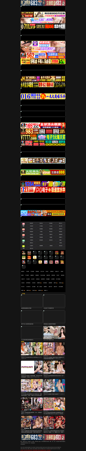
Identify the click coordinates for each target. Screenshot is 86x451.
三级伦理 (31, 225)
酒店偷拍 (62, 275)
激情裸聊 (50, 282)
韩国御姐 (41, 228)
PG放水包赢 (42, 275)
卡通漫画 (31, 240)
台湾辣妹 (31, 228)
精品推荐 (31, 223)
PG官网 (27, 271)
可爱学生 (50, 234)
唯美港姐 (50, 228)
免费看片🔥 (39, 282)
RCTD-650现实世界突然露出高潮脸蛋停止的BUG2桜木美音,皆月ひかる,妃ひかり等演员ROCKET (53, 414)
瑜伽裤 (51, 237)
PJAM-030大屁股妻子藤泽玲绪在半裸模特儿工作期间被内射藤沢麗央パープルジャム (54, 358)
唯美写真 (50, 240)
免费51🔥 (55, 282)
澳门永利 (42, 271)
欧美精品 (50, 223)
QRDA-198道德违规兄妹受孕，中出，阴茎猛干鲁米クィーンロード (31, 413)
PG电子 (47, 271)
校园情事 (41, 245)
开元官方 (23, 286)
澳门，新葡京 (39, 286)
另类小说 (31, 248)
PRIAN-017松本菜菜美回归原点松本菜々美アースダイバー (54, 376)
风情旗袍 (31, 237)
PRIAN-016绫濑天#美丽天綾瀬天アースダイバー (54, 394)
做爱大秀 (50, 286)
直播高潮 (48, 275)
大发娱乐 (23, 282)
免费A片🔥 (29, 290)
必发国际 (53, 279)
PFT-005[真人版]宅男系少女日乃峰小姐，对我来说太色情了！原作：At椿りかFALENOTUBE (31, 394)
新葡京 (22, 275)
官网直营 (37, 271)
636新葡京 (45, 282)
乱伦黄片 (33, 279)
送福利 (62, 271)
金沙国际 (33, 286)
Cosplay (50, 225)
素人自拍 (60, 225)
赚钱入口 (46, 290)
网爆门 (60, 240)
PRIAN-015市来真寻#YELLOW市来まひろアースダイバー (31, 358)
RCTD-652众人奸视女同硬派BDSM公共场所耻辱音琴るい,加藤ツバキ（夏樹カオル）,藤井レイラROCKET (54, 432)
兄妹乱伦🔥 (34, 290)
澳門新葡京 (28, 282)
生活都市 (31, 245)
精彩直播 (53, 275)
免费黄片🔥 (40, 290)
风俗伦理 (60, 245)
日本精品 (41, 225)
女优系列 (41, 234)
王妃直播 (28, 279)
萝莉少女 (60, 223)
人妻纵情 (50, 245)
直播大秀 (55, 286)
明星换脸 (41, 237)
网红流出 (50, 231)
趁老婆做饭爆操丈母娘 (26, 308)
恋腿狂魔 (60, 234)
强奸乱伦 (41, 223)
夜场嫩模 (48, 279)
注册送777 (57, 271)
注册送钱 (51, 271)
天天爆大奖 (28, 286)
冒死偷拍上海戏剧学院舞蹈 (50, 324)
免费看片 (45, 286)
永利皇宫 (33, 282)
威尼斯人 (23, 271)
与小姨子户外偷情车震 (49, 308)
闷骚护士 (60, 237)
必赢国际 (32, 275)
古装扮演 (31, 234)
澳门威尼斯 (61, 286)
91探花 (41, 231)
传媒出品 (31, 242)
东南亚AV (60, 228)
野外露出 (60, 231)
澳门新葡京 (58, 279)
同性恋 (60, 242)
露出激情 (41, 240)
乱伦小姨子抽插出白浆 (49, 339)
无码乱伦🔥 (61, 282)
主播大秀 (23, 279)
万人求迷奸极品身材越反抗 (27, 339)
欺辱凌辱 (31, 231)
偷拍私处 (38, 279)
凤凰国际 (37, 275)
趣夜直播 (43, 279)
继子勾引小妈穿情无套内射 (27, 324)
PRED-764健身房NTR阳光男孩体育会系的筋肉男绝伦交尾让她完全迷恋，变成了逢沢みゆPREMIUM (31, 432)
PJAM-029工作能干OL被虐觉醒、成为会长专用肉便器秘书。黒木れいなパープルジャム (31, 376)
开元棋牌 (32, 271)
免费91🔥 (23, 290)
